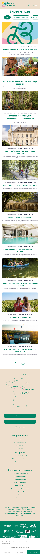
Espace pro (21, 427)
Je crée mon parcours (20, 476)
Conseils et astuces (20, 482)
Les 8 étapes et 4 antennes (20, 473)
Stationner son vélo (20, 485)
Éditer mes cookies (24, 507)
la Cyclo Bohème (20, 435)
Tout (7, 17)
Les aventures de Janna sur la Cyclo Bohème (20, 50)
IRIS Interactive (28, 509)
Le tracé (20, 439)
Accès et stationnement (20, 422)
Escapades (20, 452)
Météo (20, 494)
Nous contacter (20, 498)
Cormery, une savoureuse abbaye (20, 217)
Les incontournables (20, 442)
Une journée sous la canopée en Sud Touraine (20, 185)
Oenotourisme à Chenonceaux (20, 317)
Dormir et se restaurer (20, 479)
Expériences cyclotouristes (21, 17)
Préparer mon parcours (20, 470)
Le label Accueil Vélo (20, 491)
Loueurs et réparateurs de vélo (20, 488)
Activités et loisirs (20, 462)
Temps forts (20, 448)
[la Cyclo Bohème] (8, 4)
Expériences (20, 445)
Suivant (23, 363)
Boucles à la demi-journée (20, 456)
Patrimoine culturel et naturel (20, 459)
